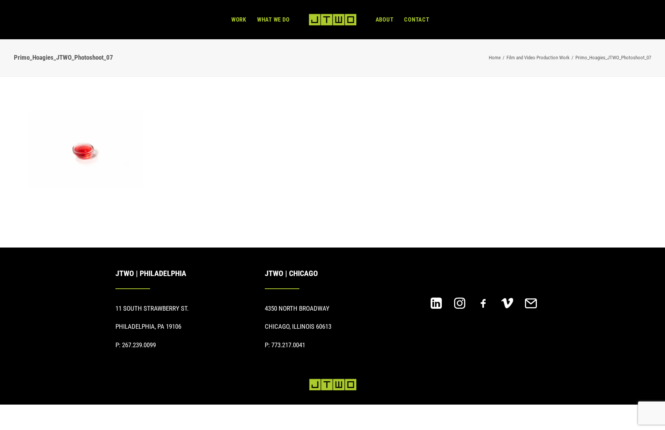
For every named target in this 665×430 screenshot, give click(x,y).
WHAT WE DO (273, 19)
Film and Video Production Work (538, 57)
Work (238, 19)
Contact (416, 19)
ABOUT (385, 19)
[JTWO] (332, 19)
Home (495, 57)
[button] (436, 306)
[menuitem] (239, 19)
